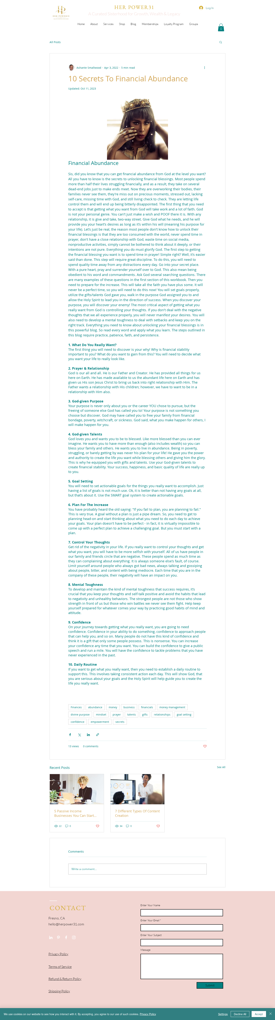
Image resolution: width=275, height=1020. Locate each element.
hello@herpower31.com (66, 924)
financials (147, 707)
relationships (162, 714)
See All (221, 767)
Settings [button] (223, 1014)
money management (172, 707)
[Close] (270, 1014)
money (113, 707)
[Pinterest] (58, 937)
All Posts (55, 42)
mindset (101, 714)
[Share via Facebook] (70, 734)
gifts (145, 714)
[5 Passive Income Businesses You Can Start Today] (77, 789)
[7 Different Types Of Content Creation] (138, 789)
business (129, 707)
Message (145, 950)
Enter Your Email (149, 920)
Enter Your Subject (151, 935)
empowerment (100, 722)
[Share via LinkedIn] (88, 734)
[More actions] (204, 67)
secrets (119, 722)
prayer (117, 714)
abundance (95, 707)
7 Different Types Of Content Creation (137, 813)
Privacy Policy (148, 1014)
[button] (220, 41)
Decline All (240, 1014)
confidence (77, 722)
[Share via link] (97, 734)
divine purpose (80, 714)
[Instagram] (73, 937)
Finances (76, 707)
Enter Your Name (150, 905)
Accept (259, 1014)
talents (131, 714)
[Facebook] (66, 937)
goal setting (184, 714)
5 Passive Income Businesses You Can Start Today (74, 813)
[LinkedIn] (50, 937)
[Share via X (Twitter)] (79, 734)
